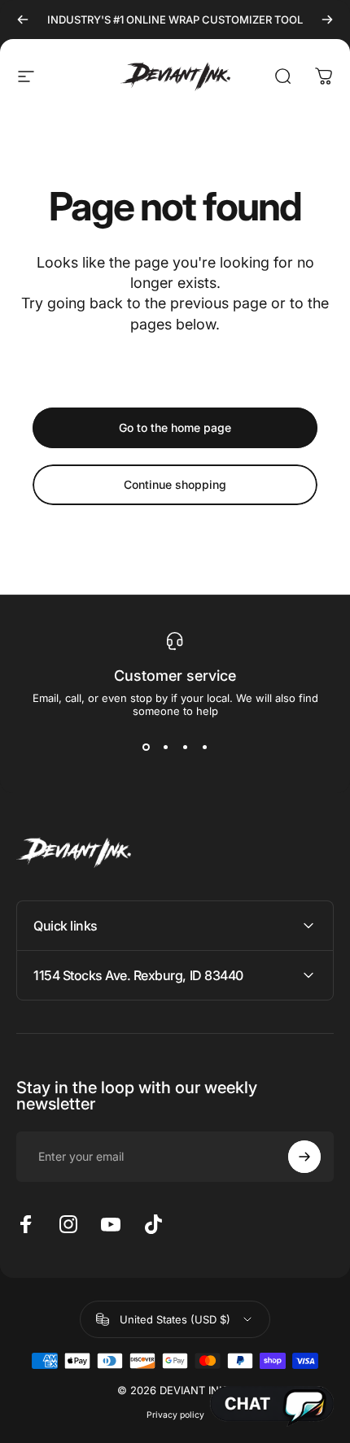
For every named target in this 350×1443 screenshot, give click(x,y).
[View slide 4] (204, 746)
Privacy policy (175, 1415)
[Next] (327, 19)
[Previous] (23, 19)
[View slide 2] (165, 746)
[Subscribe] (304, 1156)
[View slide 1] (145, 746)
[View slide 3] (185, 746)
